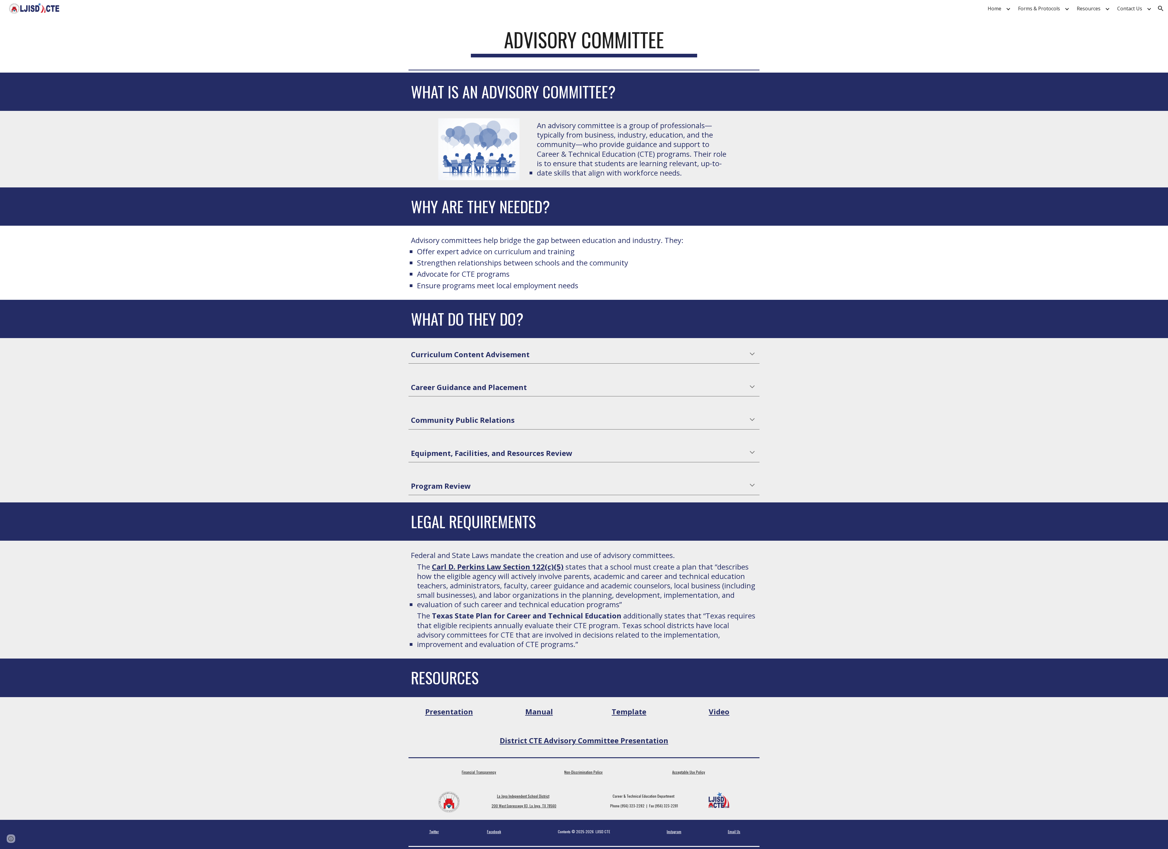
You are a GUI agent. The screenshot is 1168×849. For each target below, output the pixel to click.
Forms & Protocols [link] (1039, 8)
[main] (584, 43)
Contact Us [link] (1129, 8)
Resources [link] (1088, 8)
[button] (1160, 8)
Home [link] (994, 8)
